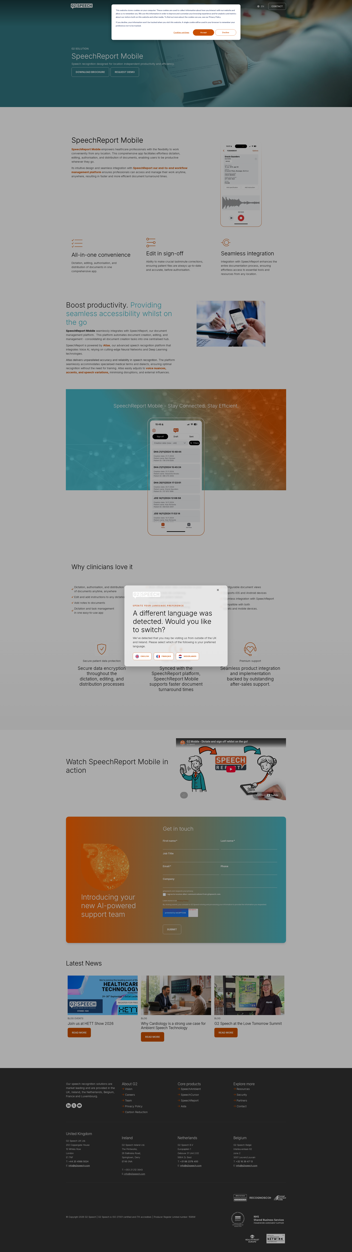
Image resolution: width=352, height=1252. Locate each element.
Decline (225, 32)
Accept (203, 32)
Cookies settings (181, 32)
